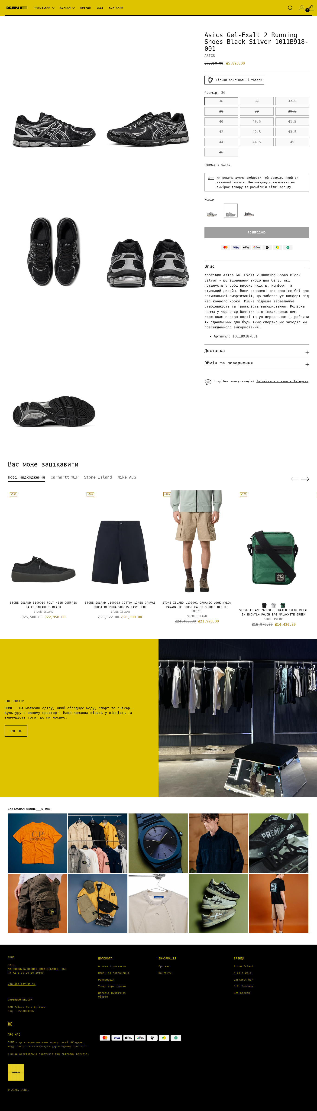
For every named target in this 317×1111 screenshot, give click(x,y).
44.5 (256, 142)
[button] (211, 210)
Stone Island (243, 966)
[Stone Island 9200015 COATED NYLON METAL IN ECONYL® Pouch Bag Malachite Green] (273, 543)
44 (221, 142)
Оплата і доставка (112, 966)
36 (221, 101)
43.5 (292, 132)
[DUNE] (16, 8)
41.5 (292, 122)
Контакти (164, 973)
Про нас (164, 966)
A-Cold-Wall (243, 973)
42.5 (256, 132)
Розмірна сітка (217, 165)
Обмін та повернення (113, 973)
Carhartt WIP (243, 979)
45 (292, 142)
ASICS (209, 56)
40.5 (256, 122)
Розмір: (214, 93)
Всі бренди (242, 992)
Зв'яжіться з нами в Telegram (282, 381)
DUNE (24, 1090)
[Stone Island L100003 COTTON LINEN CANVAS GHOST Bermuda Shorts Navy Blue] (120, 543)
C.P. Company (243, 986)
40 (221, 122)
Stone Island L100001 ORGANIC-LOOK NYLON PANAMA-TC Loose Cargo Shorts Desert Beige (196, 607)
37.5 (292, 101)
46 (221, 152)
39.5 (292, 112)
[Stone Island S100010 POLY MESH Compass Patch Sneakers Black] (43, 543)
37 (257, 101)
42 (221, 132)
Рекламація (106, 979)
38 (221, 112)
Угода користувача (112, 986)
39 (257, 112)
